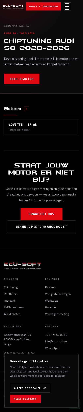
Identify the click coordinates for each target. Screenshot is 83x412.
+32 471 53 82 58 (56, 335)
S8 (28, 26)
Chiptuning (10, 26)
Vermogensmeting (57, 314)
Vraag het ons (41, 214)
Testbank (10, 300)
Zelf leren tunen (14, 307)
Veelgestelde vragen (58, 294)
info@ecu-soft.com (57, 341)
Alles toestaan (25, 399)
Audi (21, 26)
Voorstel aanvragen (43, 6)
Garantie (50, 307)
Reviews (50, 287)
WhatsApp (51, 348)
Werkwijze (51, 300)
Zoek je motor (22, 79)
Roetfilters (11, 294)
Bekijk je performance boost (41, 226)
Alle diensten (12, 314)
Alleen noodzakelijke (30, 388)
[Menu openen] (67, 6)
